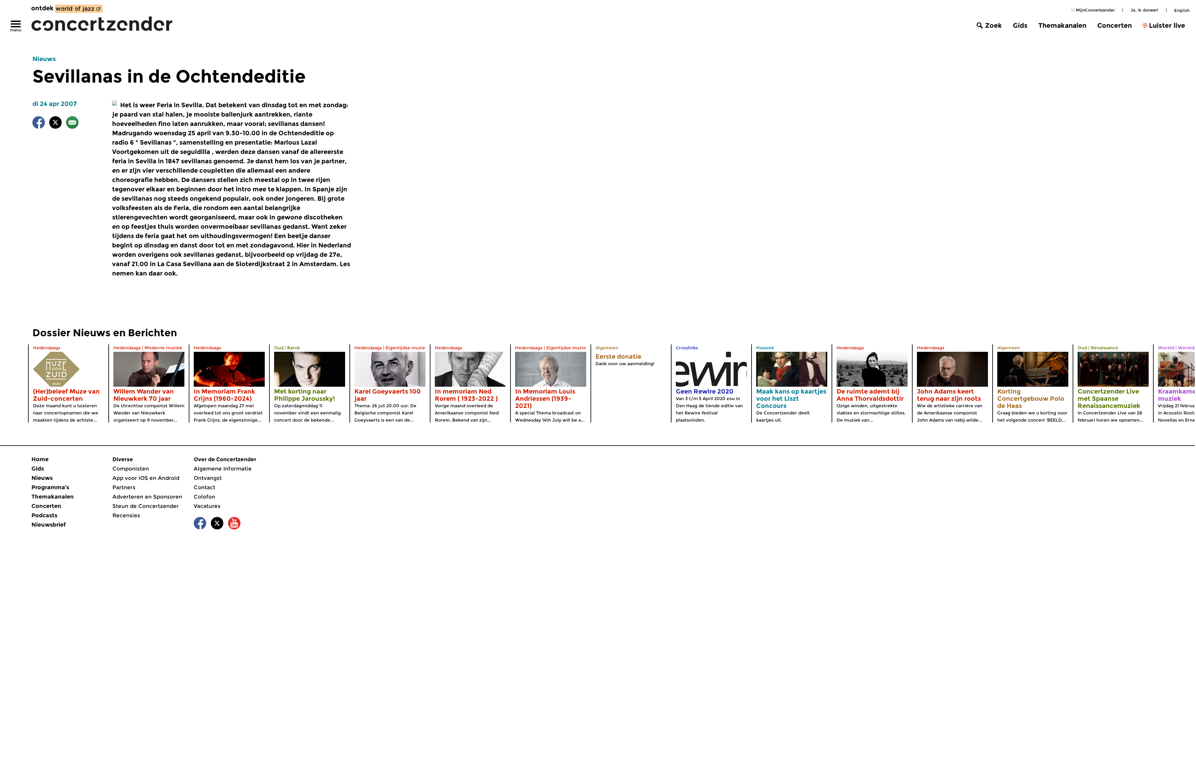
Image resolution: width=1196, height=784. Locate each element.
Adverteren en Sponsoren (147, 497)
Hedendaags (46, 348)
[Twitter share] (55, 123)
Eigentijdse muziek (407, 348)
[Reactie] (72, 123)
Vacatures (207, 506)
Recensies (126, 515)
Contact (204, 487)
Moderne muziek (163, 348)
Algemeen (607, 348)
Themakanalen (1062, 25)
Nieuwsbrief (48, 524)
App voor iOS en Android (145, 478)
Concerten (1114, 25)
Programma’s (50, 487)
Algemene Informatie (223, 469)
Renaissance (1104, 348)
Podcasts (44, 515)
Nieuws (44, 59)
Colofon (204, 497)
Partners (123, 487)
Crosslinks (687, 348)
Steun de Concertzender (145, 506)
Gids (1020, 25)
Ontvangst (208, 478)
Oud (278, 348)
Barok (293, 348)
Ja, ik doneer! (1144, 9)
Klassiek (765, 348)
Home (40, 459)
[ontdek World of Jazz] (78, 9)
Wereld (1166, 348)
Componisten (130, 469)
